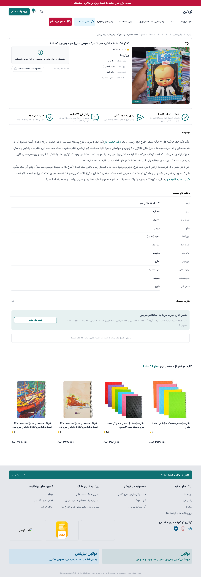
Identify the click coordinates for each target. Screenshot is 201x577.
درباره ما (188, 494)
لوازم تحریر (177, 34)
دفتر (166, 34)
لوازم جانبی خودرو (105, 21)
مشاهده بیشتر (20, 474)
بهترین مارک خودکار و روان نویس (82, 501)
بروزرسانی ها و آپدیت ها (179, 513)
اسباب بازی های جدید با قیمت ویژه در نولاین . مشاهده (102, 3)
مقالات (188, 507)
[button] (160, 102)
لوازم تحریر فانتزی (44, 501)
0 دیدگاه (116, 49)
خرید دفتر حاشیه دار (178, 179)
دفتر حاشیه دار (113, 142)
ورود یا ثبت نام (19, 11)
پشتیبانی (187, 501)
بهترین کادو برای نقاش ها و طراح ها (80, 507)
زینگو (50, 494)
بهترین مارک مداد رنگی (87, 494)
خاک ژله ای (47, 507)
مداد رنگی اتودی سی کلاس (132, 494)
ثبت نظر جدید (35, 320)
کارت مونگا (140, 501)
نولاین (187, 11)
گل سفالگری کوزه (137, 507)
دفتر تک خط (154, 34)
